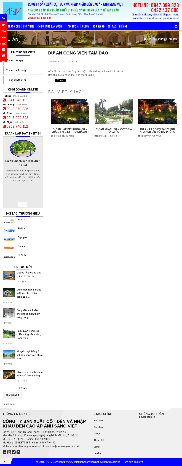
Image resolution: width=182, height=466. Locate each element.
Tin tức (72, 26)
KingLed (22, 219)
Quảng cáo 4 (12, 395)
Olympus (22, 237)
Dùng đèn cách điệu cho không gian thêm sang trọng (28, 314)
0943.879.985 (17, 109)
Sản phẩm (98, 427)
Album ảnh (99, 440)
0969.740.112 (17, 126)
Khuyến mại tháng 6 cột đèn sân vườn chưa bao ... (30, 355)
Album (86, 26)
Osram (21, 246)
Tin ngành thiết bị (16, 80)
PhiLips (21, 228)
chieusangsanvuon (27, 446)
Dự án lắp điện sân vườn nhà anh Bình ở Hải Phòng (157, 130)
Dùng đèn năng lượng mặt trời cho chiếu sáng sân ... (29, 293)
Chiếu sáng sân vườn (50, 26)
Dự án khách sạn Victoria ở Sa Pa (114, 130)
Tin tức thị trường (16, 70)
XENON (22, 255)
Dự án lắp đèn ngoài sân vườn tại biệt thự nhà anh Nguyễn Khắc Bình (70, 132)
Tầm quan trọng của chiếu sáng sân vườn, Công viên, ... (29, 334)
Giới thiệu (28, 26)
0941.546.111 (17, 100)
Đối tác (112, 26)
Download (99, 26)
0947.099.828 (17, 118)
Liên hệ (123, 26)
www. (15, 446)
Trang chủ (13, 26)
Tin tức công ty (14, 60)
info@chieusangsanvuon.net (64, 446)
